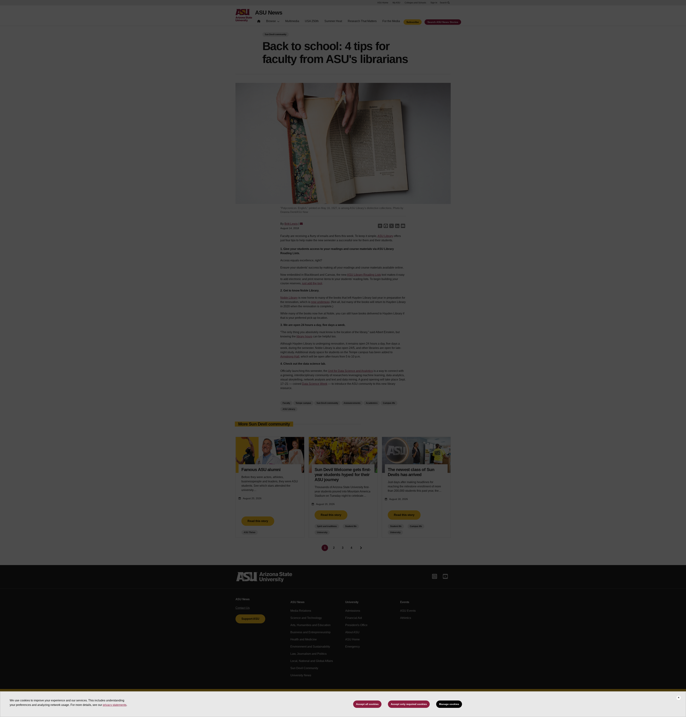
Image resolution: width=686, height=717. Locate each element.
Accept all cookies (367, 704)
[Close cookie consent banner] (678, 697)
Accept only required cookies (409, 704)
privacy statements (114, 704)
